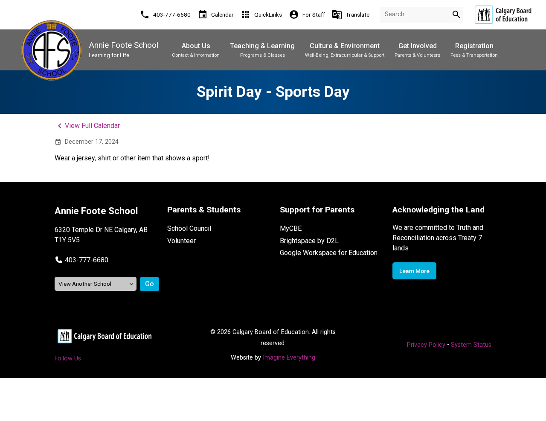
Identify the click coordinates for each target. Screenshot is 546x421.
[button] (81, 260)
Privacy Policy (426, 344)
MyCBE (291, 228)
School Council (189, 228)
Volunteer (181, 241)
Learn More (414, 270)
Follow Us (68, 358)
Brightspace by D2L (309, 241)
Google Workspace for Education (329, 253)
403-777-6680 (86, 260)
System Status (471, 344)
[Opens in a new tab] (502, 14)
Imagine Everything (289, 357)
